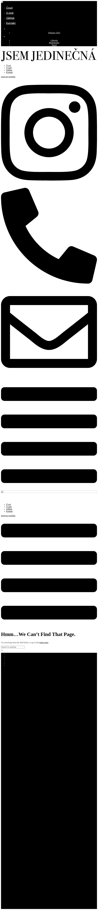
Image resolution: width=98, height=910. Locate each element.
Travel (54, 45)
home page (43, 642)
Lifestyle (54, 40)
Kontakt (11, 23)
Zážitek (10, 18)
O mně (10, 13)
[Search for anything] (2, 650)
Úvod (9, 8)
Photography (54, 43)
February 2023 (54, 33)
